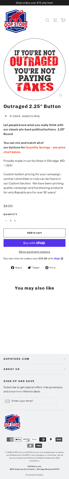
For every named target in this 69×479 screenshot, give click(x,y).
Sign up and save (19, 381)
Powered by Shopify (34, 475)
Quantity (11, 214)
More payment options (34, 252)
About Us (12, 369)
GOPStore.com (17, 358)
